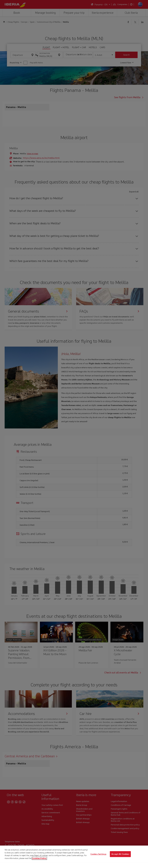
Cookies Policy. (39, 858)
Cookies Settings (98, 854)
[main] (74, 854)
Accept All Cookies (120, 854)
